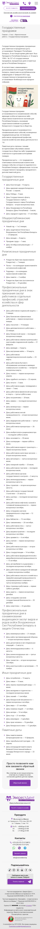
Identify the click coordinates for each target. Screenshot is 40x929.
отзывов (29, 905)
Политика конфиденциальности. (20, 926)
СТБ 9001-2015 (13, 20)
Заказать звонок (20, 853)
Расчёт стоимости (12, 8)
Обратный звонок (20, 783)
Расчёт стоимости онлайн (20, 808)
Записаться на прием (28, 8)
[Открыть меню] (36, 3)
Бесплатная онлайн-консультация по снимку (20, 13)
